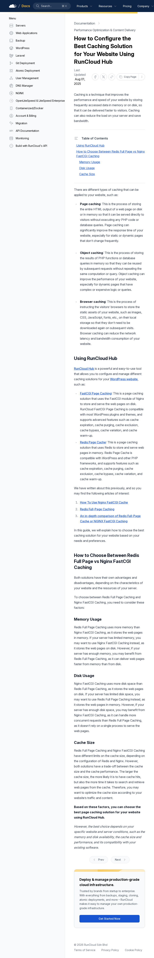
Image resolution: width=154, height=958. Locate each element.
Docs (26, 6)
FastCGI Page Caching (96, 393)
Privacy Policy (110, 950)
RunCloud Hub (84, 368)
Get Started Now (109, 918)
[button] (52, 6)
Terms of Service (84, 950)
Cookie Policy (133, 950)
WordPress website (124, 379)
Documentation (84, 23)
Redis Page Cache (93, 442)
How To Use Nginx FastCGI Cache (104, 502)
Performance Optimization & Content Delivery (105, 30)
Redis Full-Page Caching (97, 509)
